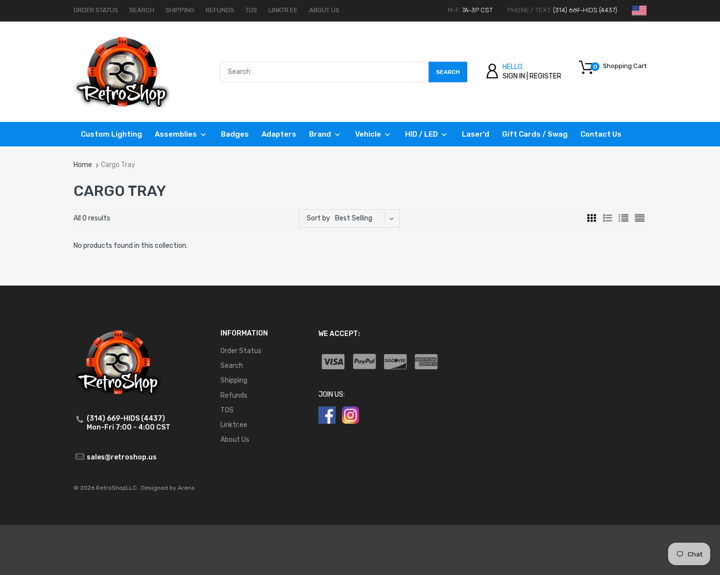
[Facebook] (327, 414)
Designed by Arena (167, 487)
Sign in (514, 76)
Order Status (95, 10)
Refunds (220, 10)
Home (82, 165)
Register (545, 76)
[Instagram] (350, 414)
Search (141, 10)
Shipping (180, 10)
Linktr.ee (283, 10)
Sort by (318, 218)
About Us (324, 10)
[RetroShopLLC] (121, 71)
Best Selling (353, 218)
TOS (251, 10)
